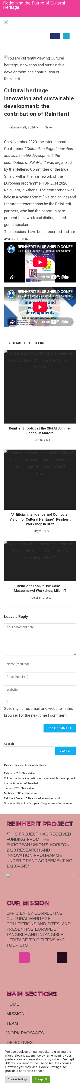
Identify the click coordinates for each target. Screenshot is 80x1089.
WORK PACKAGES (25, 1033)
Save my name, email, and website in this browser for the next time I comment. (38, 712)
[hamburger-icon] (55, 36)
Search (9, 743)
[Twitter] (45, 13)
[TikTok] (52, 13)
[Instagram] (30, 13)
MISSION (15, 1013)
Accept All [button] (41, 1079)
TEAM (12, 1023)
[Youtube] (11, 970)
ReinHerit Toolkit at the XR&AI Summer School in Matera (40, 430)
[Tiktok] (62, 957)
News (49, 127)
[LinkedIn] (37, 13)
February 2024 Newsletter (19, 773)
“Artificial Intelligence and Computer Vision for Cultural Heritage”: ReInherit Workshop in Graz (40, 519)
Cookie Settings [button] (18, 1079)
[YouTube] (59, 13)
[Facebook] (23, 13)
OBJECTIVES (19, 1042)
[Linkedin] (37, 957)
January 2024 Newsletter (19, 788)
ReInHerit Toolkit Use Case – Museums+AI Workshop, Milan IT (40, 588)
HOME (12, 1004)
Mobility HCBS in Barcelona (20, 793)
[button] (66, 36)
